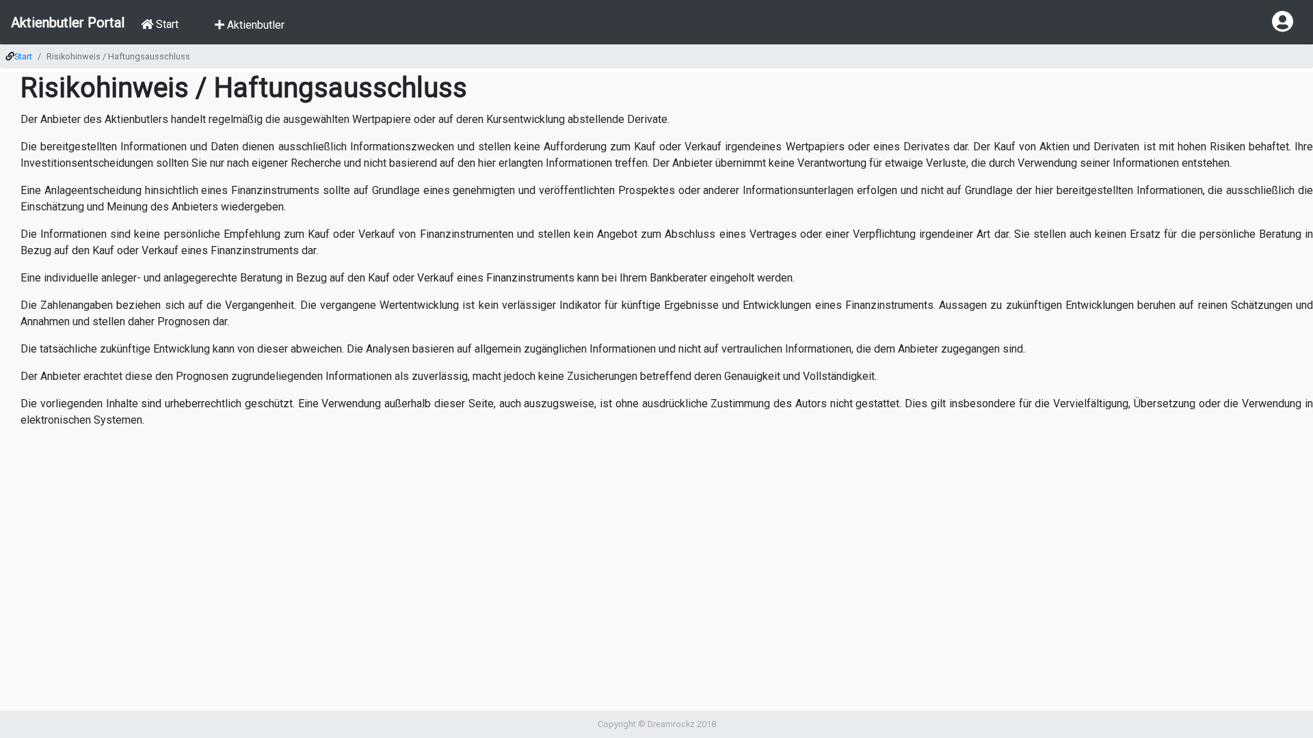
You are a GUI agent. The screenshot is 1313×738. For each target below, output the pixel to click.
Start (23, 56)
